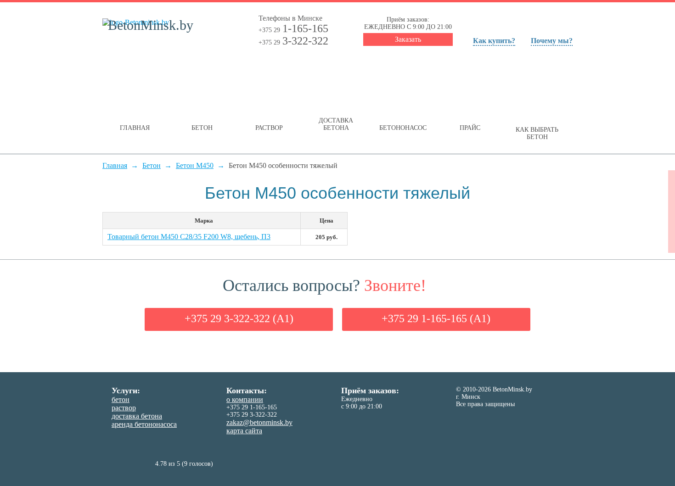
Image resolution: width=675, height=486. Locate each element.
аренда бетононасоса (144, 424)
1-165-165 (293, 28)
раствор (124, 408)
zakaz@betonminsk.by (259, 422)
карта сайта (244, 431)
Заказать (408, 39)
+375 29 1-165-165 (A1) (436, 318)
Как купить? (494, 41)
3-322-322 (293, 41)
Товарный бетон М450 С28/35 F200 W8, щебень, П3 (188, 236)
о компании (244, 399)
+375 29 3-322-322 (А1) (239, 318)
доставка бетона (137, 416)
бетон (120, 399)
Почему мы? (552, 41)
